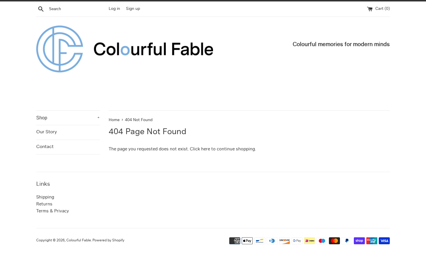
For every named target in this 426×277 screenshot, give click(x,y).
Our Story (46, 132)
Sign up (133, 9)
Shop (68, 117)
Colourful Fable (78, 240)
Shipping (45, 197)
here (205, 149)
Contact (45, 147)
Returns (44, 204)
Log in (114, 9)
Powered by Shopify (108, 240)
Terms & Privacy (52, 211)
